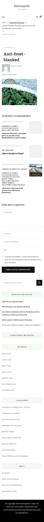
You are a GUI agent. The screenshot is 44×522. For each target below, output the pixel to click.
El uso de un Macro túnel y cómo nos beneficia (21, 325)
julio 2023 (6, 354)
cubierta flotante (16, 22)
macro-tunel (7, 179)
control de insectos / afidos (14, 169)
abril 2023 (6, 372)
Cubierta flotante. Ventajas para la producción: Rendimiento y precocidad (14, 135)
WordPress (23, 513)
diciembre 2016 (9, 384)
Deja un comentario (9, 74)
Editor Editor (16, 66)
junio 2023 (7, 360)
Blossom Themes (25, 510)
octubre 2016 (8, 390)
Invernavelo (22, 6)
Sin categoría (8, 150)
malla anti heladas (10, 130)
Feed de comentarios (12, 485)
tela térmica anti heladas (13, 185)
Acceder (6, 473)
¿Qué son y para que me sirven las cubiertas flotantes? (12, 190)
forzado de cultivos (11, 177)
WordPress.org (9, 491)
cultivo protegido (10, 128)
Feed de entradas (10, 479)
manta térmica (8, 183)
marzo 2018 (7, 378)
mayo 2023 (6, 366)
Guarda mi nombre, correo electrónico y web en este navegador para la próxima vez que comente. (23, 260)
